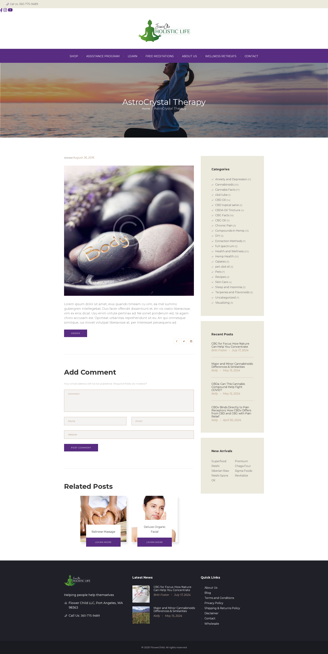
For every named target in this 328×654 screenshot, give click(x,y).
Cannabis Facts (225, 189)
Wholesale (211, 623)
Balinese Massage (103, 531)
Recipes (220, 277)
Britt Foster (219, 350)
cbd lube (221, 194)
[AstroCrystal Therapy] (129, 231)
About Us (210, 587)
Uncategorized (225, 297)
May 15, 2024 (231, 370)
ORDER (75, 333)
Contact (209, 618)
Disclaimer (211, 613)
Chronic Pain (224, 225)
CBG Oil (220, 220)
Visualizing (222, 302)
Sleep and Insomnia (228, 287)
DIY (217, 235)
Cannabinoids (224, 184)
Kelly (214, 370)
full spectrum (224, 246)
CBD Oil (220, 200)
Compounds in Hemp (229, 230)
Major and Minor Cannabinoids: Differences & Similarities (232, 365)
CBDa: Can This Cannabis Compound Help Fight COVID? (228, 387)
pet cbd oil (222, 266)
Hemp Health (224, 256)
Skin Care (221, 282)
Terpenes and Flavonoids (232, 292)
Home (146, 108)
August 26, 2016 (83, 157)
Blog (207, 592)
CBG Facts (222, 215)
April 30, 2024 (232, 420)
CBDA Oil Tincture (227, 210)
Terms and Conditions (219, 598)
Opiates (220, 261)
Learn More (103, 542)
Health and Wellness (229, 251)
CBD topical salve (227, 205)
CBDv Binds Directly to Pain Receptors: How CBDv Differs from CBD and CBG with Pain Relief (231, 412)
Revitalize (241, 475)
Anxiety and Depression (231, 179)
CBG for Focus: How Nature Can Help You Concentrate (230, 345)
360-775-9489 (28, 4)
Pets (218, 271)
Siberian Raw (220, 470)
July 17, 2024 (240, 350)
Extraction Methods (228, 241)
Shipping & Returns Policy (222, 608)
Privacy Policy (213, 603)
